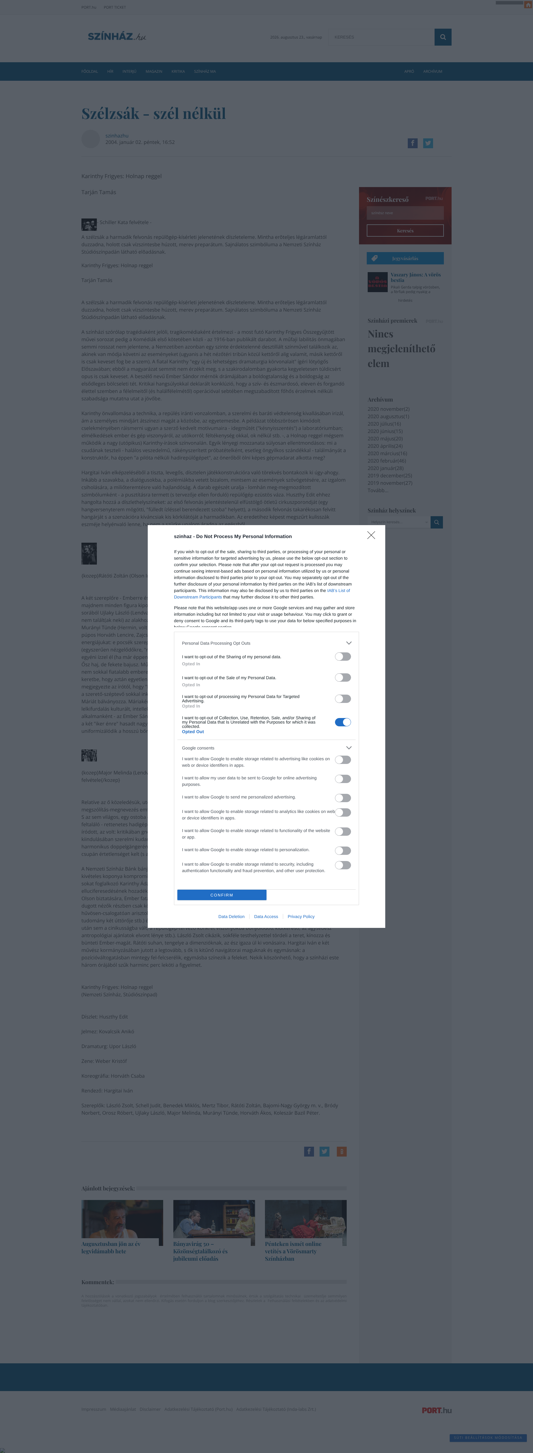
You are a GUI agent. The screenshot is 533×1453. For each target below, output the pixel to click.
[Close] (373, 537)
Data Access (266, 916)
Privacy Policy (301, 916)
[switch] (343, 656)
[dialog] (266, 726)
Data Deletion (231, 916)
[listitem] (266, 643)
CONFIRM (221, 895)
